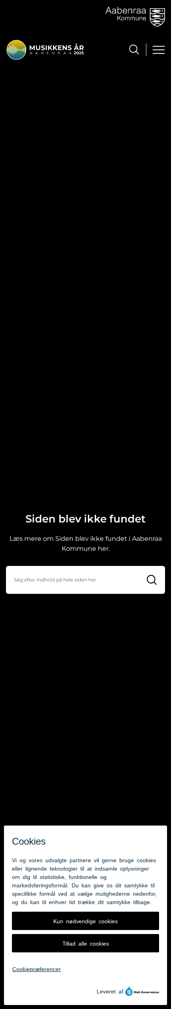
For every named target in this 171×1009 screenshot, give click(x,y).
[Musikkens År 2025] (45, 49)
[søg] (134, 49)
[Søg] (152, 580)
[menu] (158, 49)
